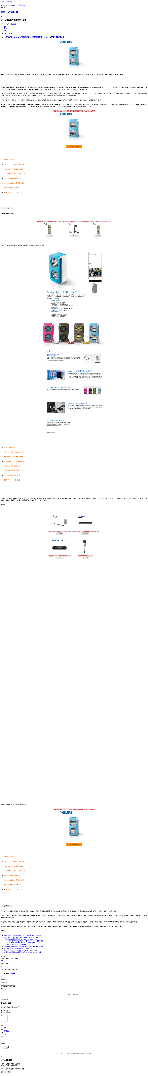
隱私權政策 (82, 1053)
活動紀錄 (12, 973)
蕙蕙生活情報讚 (9, 12)
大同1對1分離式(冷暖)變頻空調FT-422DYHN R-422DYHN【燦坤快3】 (23, 939)
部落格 (5, 29)
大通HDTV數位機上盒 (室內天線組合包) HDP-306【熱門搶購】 (21, 950)
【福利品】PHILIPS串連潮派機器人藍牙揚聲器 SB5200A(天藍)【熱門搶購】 (35, 37)
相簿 (5, 27)
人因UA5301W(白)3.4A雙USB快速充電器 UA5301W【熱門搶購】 (21, 937)
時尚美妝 (13, 24)
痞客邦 (9, 969)
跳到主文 (3, 16)
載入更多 (3, 979)
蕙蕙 (2, 960)
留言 (12, 969)
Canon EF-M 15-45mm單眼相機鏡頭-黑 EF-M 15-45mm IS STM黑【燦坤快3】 (24, 946)
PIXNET (62, 1053)
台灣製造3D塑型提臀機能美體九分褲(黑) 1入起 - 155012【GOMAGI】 (22, 935)
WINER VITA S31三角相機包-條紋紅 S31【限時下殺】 (18, 948)
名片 (5, 30)
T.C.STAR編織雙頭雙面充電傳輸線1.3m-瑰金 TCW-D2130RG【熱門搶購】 (24, 941)
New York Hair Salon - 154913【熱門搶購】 (15, 944)
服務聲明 (89, 1053)
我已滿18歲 (3, 1072)
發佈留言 (3, 988)
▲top (2, 976)
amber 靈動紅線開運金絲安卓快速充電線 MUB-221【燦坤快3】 (21, 942)
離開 (9, 1072)
